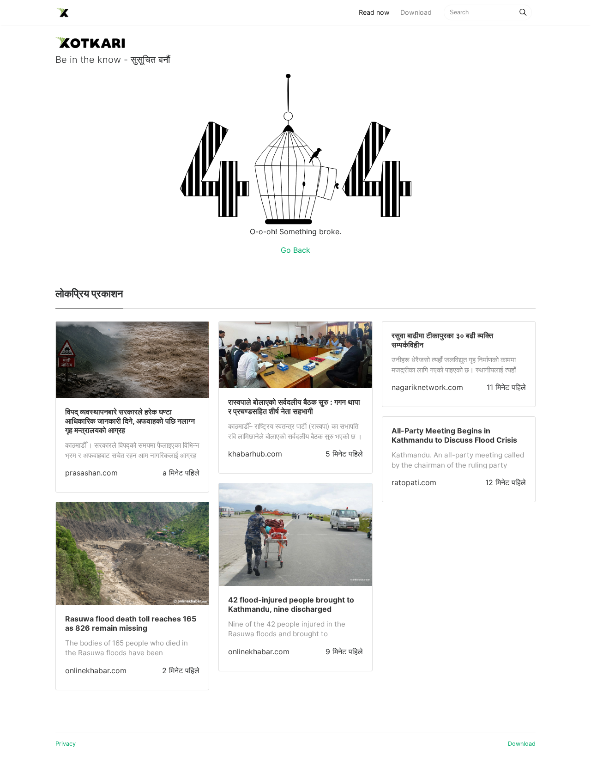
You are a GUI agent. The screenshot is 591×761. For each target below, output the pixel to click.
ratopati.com (414, 482)
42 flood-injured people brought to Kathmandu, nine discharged (291, 604)
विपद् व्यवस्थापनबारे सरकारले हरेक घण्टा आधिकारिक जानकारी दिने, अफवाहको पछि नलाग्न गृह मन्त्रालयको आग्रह (130, 421)
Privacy (65, 743)
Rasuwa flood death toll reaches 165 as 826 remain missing (130, 623)
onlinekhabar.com (96, 670)
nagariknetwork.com (427, 387)
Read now (377, 12)
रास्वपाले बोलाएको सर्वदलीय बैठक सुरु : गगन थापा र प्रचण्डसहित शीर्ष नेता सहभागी (294, 406)
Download (416, 12)
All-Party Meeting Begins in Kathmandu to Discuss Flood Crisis (454, 435)
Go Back (295, 250)
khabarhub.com (255, 453)
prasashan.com (91, 472)
